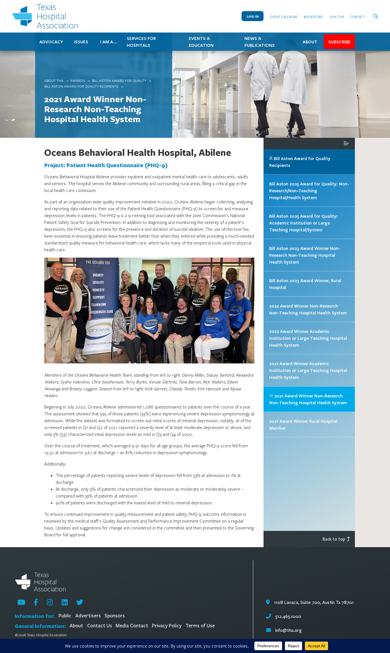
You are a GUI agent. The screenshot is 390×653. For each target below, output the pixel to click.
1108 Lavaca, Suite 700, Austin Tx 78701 (313, 602)
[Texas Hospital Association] (46, 16)
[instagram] (50, 602)
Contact (357, 16)
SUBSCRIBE (339, 42)
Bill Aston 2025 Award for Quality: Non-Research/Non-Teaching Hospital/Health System (309, 190)
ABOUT (310, 42)
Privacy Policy (167, 626)
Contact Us (99, 626)
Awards (77, 80)
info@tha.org (288, 630)
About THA (53, 80)
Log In (253, 16)
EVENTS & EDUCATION (201, 41)
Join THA (336, 16)
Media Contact (132, 626)
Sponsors (114, 616)
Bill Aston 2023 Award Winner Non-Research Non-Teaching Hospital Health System (304, 255)
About (76, 626)
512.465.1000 (287, 616)
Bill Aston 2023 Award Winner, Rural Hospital (305, 284)
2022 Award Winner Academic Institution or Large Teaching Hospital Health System (308, 338)
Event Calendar (283, 16)
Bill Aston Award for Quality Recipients (81, 86)
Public (65, 616)
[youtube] (21, 602)
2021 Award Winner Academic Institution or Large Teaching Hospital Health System (308, 370)
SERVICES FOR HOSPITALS (141, 41)
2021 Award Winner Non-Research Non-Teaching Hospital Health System (95, 109)
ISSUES (81, 42)
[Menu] (346, 143)
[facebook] (36, 602)
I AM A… (108, 42)
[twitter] (79, 602)
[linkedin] (65, 602)
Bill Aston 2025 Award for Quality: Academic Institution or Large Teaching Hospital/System (303, 223)
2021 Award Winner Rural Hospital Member (303, 424)
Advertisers (88, 616)
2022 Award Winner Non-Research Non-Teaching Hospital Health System (308, 309)
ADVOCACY (51, 42)
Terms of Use (200, 626)
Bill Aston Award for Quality (119, 80)
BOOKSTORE (313, 16)
